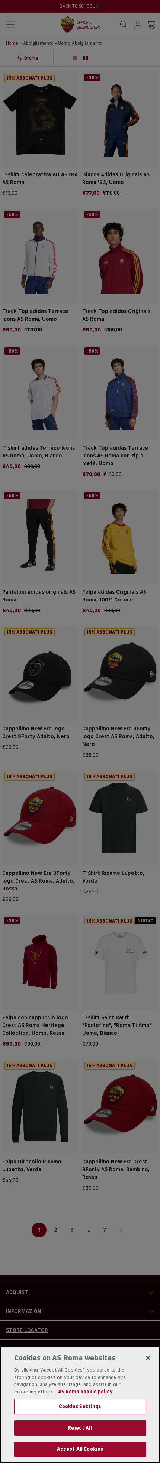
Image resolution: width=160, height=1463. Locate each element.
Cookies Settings (80, 1406)
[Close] (148, 1358)
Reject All (80, 1428)
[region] (80, 1404)
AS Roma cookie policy (85, 1391)
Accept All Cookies (80, 1449)
